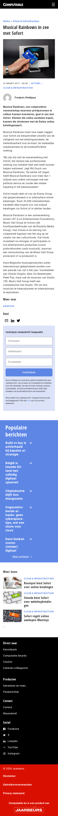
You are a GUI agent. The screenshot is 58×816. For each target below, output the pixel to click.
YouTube (13, 747)
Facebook (13, 728)
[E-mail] (6, 321)
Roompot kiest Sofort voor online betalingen (38, 585)
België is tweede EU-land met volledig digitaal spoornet (13, 472)
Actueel (36, 83)
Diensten (8, 306)
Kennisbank (10, 649)
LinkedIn (13, 741)
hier (28, 401)
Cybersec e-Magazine (15, 668)
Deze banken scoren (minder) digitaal (14, 544)
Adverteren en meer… (15, 685)
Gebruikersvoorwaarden (17, 784)
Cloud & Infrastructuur (26, 21)
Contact (7, 707)
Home (6, 21)
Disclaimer (9, 776)
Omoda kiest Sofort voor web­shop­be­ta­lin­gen (38, 602)
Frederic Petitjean (25, 97)
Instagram (14, 753)
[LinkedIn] (12, 321)
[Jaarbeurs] (29, 808)
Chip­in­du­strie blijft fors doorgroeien (15, 494)
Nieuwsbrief (10, 713)
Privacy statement (14, 793)
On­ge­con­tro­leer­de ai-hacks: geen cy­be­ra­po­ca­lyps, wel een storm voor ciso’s (14, 518)
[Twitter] (18, 321)
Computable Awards (15, 655)
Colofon (7, 661)
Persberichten (11, 691)
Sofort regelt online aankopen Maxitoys (36, 618)
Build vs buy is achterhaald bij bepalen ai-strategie (15, 448)
